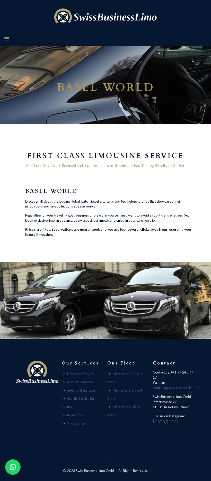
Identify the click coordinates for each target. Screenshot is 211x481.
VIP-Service (76, 423)
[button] (13, 467)
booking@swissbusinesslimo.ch (176, 388)
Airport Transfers (80, 382)
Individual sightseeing (83, 390)
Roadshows (76, 415)
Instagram (165, 421)
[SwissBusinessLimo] (105, 15)
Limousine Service (80, 374)
